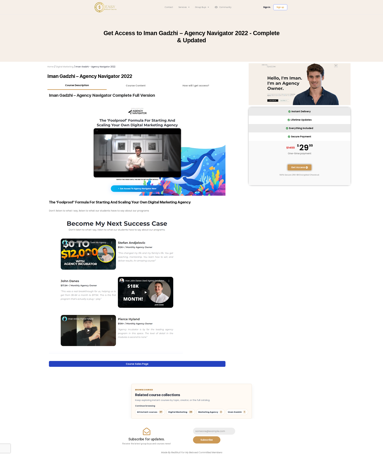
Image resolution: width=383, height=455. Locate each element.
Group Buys (200, 7)
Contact (169, 7)
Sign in (266, 7)
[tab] (77, 86)
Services (182, 7)
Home (50, 66)
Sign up (280, 7)
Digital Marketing (64, 66)
